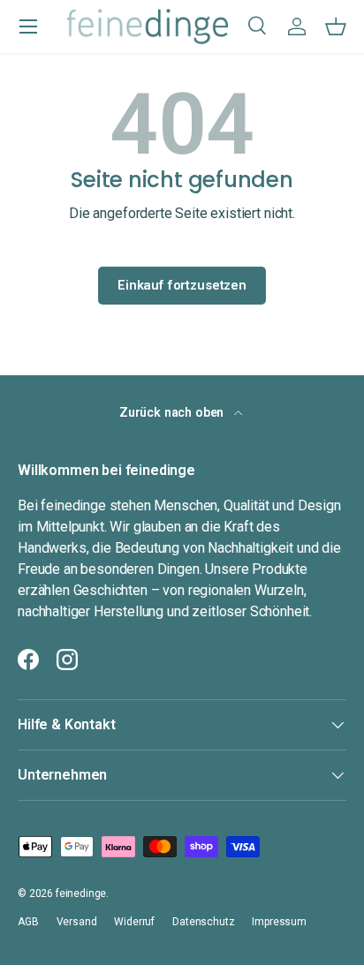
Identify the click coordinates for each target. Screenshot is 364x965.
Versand (77, 922)
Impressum (279, 922)
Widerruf (134, 922)
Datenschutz (203, 922)
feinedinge (81, 893)
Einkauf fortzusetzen (182, 285)
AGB (28, 922)
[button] (335, 26)
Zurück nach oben (173, 412)
